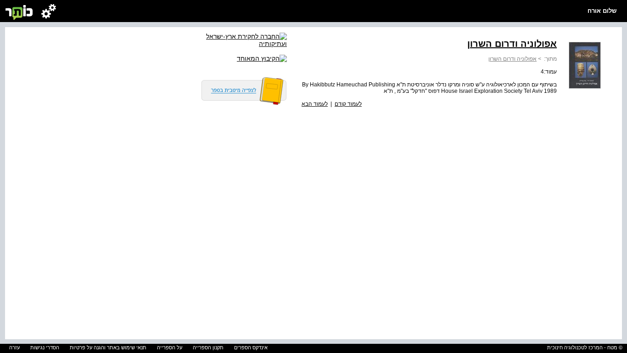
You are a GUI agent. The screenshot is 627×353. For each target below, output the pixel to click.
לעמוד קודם (348, 104)
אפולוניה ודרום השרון (512, 59)
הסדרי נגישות (44, 347)
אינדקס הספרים (251, 347)
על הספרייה (169, 347)
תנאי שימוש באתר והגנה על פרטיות (108, 347)
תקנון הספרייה (208, 347)
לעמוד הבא (315, 104)
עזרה (14, 347)
